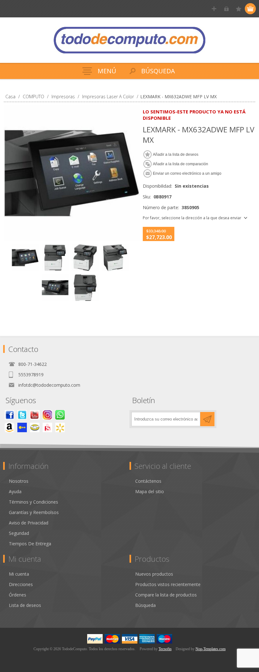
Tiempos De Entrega (30, 544)
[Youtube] (34, 415)
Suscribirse (207, 419)
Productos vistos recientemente (168, 584)
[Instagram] (47, 415)
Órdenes (17, 595)
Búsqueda (145, 605)
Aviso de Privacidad (28, 523)
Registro (214, 8)
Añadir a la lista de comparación (180, 164)
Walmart (60, 427)
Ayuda (15, 491)
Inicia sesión (226, 8)
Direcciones (21, 584)
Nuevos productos (154, 574)
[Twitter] (22, 415)
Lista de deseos (25, 605)
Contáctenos (148, 481)
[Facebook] (9, 415)
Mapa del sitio (149, 491)
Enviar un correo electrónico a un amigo (187, 173)
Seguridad (19, 533)
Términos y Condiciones (33, 502)
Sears (47, 427)
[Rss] (60, 415)
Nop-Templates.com (211, 649)
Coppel (22, 427)
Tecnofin (165, 649)
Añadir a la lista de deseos (175, 154)
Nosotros (18, 481)
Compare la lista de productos (166, 595)
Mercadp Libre (34, 427)
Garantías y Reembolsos (34, 512)
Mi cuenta (19, 574)
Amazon (9, 427)
